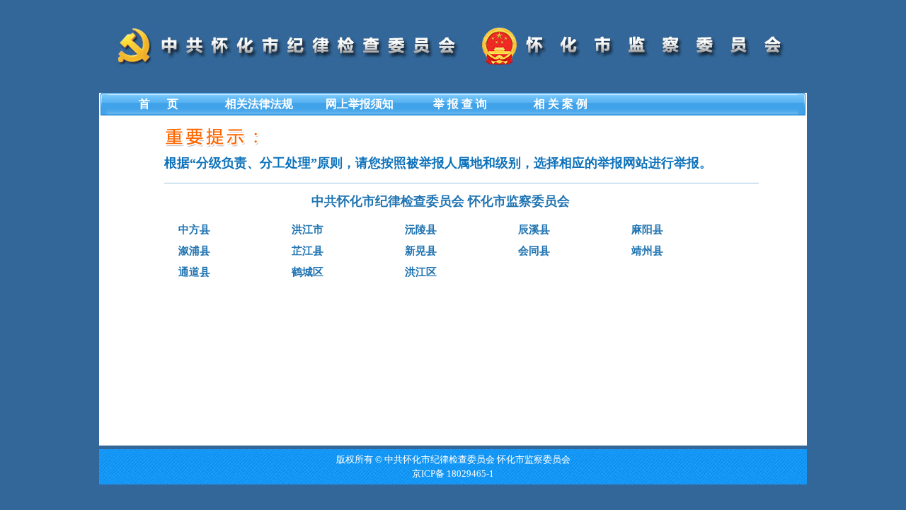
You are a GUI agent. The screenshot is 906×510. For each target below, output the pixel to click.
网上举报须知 (360, 104)
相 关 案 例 (560, 104)
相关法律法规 (259, 104)
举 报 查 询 (460, 104)
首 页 (158, 104)
